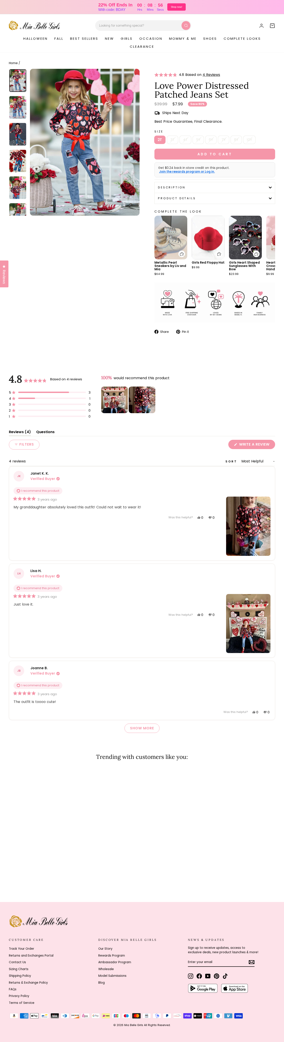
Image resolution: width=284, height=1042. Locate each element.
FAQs (12, 989)
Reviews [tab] (20, 433)
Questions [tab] (45, 433)
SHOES (210, 38)
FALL (58, 38)
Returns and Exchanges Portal (31, 955)
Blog (101, 983)
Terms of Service (21, 1003)
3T (172, 139)
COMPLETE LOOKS (242, 38)
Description (171, 187)
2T (160, 139)
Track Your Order (21, 949)
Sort (232, 461)
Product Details (177, 198)
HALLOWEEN (35, 38)
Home (13, 63)
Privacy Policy (19, 996)
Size (158, 131)
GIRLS (127, 38)
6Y (211, 139)
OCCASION (150, 38)
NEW (109, 38)
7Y (223, 139)
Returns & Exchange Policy (28, 983)
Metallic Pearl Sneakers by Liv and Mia (170, 265)
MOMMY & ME (183, 38)
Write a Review (256, 445)
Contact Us (17, 962)
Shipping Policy (20, 976)
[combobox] (143, 25)
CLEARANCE (142, 46)
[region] (128, 400)
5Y (198, 139)
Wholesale (106, 969)
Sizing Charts (18, 969)
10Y (249, 139)
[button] (166, 75)
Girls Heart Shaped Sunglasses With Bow (244, 265)
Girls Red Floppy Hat (208, 262)
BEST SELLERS (84, 38)
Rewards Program (111, 955)
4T (185, 139)
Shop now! (176, 7)
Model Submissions (112, 976)
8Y (236, 139)
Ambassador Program (114, 962)
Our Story (105, 949)
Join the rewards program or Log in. (187, 172)
